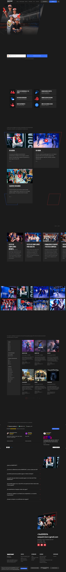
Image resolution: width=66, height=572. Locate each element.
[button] (20, 140)
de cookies (13, 567)
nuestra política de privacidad (29, 58)
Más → (37, 161)
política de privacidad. (16, 569)
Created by (54, 447)
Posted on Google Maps (46, 444)
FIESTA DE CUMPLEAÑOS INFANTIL (12, 247)
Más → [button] (10, 161)
